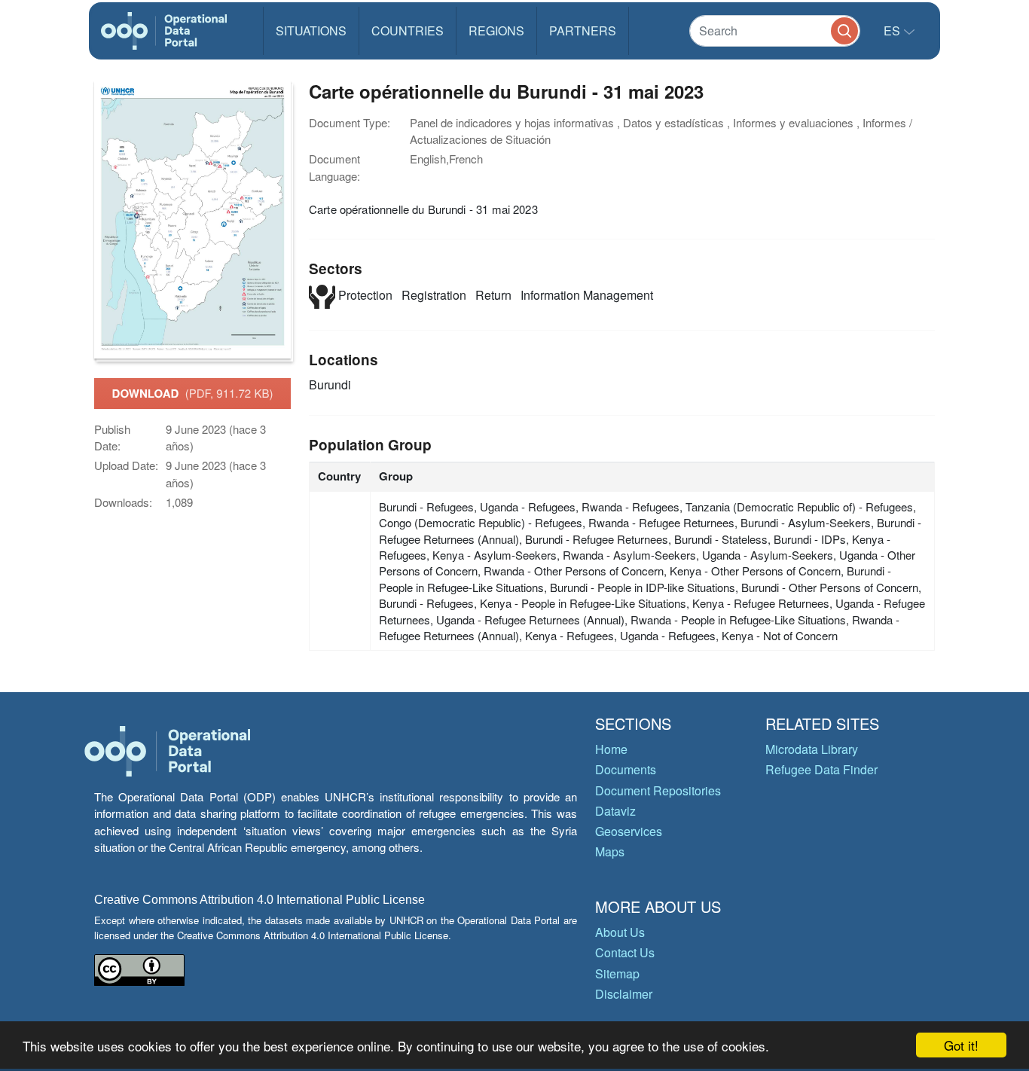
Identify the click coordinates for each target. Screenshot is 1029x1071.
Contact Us (625, 952)
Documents (625, 769)
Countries (407, 30)
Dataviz (615, 810)
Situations (311, 30)
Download (192, 393)
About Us (620, 932)
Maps (609, 851)
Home (611, 749)
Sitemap (617, 973)
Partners (582, 30)
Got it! (961, 1045)
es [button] (893, 30)
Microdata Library (811, 749)
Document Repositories (658, 790)
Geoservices (628, 831)
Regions (496, 30)
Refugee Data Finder (821, 769)
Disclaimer (623, 993)
